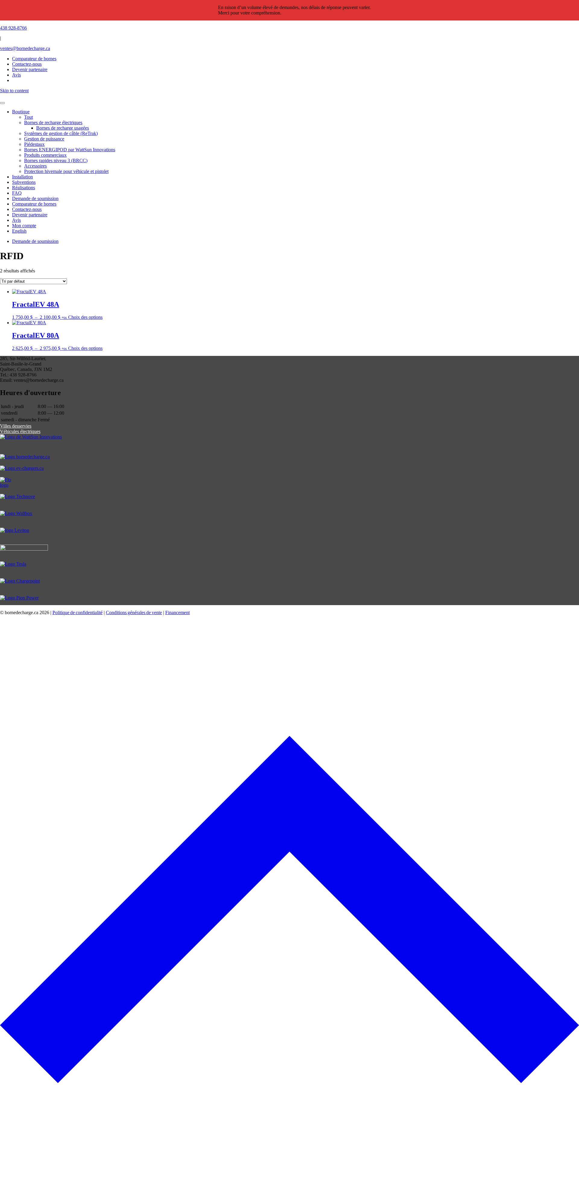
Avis (16, 220)
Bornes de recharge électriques (53, 122)
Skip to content (14, 90)
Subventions (24, 182)
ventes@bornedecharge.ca (25, 48)
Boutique (21, 111)
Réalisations (23, 187)
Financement (177, 612)
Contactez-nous (27, 209)
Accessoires (35, 165)
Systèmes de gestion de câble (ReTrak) (61, 133)
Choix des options (85, 317)
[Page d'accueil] (289, 96)
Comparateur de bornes (34, 58)
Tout (28, 117)
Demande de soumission (35, 198)
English (19, 231)
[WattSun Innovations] (289, 444)
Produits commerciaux (45, 155)
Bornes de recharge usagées (62, 127)
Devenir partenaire (29, 214)
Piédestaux (34, 144)
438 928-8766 (13, 27)
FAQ (17, 193)
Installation (22, 176)
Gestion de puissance (44, 138)
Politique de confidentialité (77, 612)
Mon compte (24, 225)
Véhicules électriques (20, 431)
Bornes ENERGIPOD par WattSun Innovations (69, 149)
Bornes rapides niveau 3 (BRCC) (55, 160)
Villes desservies (15, 426)
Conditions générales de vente (134, 612)
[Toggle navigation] (2, 103)
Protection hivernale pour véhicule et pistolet (66, 171)
